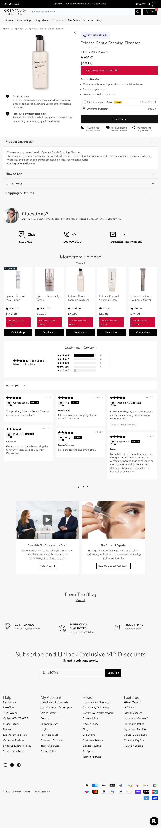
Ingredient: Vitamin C (136, 718)
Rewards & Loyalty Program (98, 712)
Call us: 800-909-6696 (15, 718)
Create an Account (51, 740)
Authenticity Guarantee (96, 707)
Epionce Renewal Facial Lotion (15, 297)
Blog (85, 729)
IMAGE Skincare (133, 712)
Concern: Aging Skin (135, 734)
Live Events (89, 734)
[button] (10, 20)
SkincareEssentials (21, 791)
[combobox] (85, 12)
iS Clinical (129, 707)
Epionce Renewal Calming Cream (109, 297)
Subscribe (113, 672)
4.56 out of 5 (37, 360)
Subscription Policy (14, 751)
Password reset (49, 734)
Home (6, 28)
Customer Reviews (13, 740)
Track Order (10, 712)
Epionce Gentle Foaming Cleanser (78, 297)
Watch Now (46, 566)
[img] (13, 397)
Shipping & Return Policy (17, 745)
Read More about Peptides (111, 566)
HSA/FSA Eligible (133, 745)
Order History (11, 723)
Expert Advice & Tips (15, 734)
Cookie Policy (90, 723)
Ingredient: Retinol (134, 723)
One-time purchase (98, 108)
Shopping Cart (49, 723)
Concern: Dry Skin (134, 740)
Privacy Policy (48, 751)
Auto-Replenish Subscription (57, 707)
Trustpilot (88, 751)
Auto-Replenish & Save (104, 101)
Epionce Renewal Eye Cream (49, 297)
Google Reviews (92, 745)
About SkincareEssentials (97, 701)
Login (44, 729)
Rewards (140, 3)
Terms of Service (50, 745)
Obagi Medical (132, 701)
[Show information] (116, 70)
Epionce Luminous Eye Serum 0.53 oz (140, 297)
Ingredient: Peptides (135, 729)
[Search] (75, 33)
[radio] (119, 102)
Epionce (19, 28)
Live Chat (8, 707)
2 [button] (79, 486)
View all (80, 262)
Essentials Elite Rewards (54, 701)
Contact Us (9, 701)
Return (7, 729)
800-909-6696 (11, 3)
